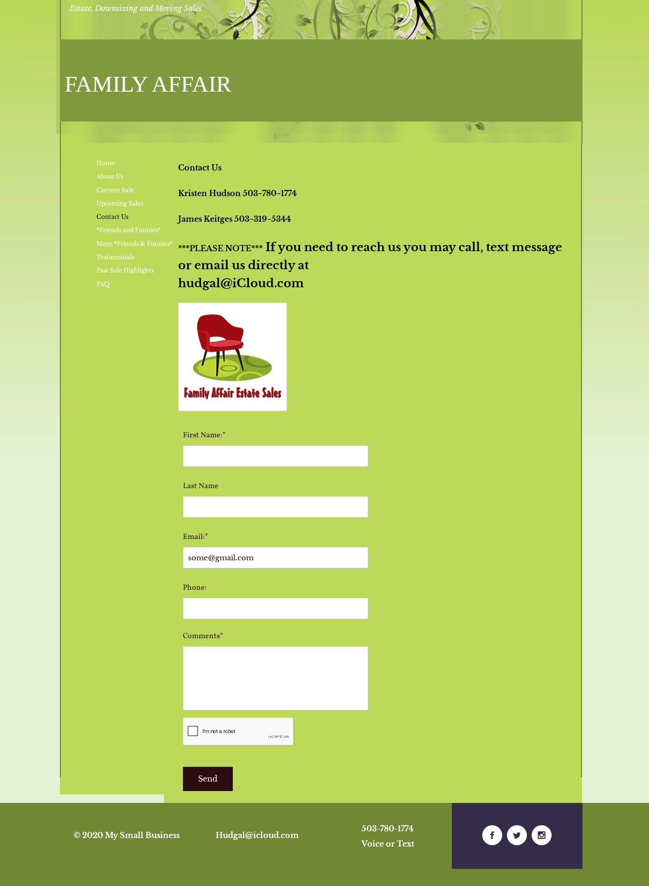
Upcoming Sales (119, 203)
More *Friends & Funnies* (134, 243)
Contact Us (112, 216)
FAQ (102, 284)
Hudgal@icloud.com (257, 835)
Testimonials (115, 257)
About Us (109, 176)
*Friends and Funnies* (128, 230)
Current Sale (115, 190)
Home (105, 163)
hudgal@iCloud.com (241, 283)
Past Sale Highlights (124, 270)
